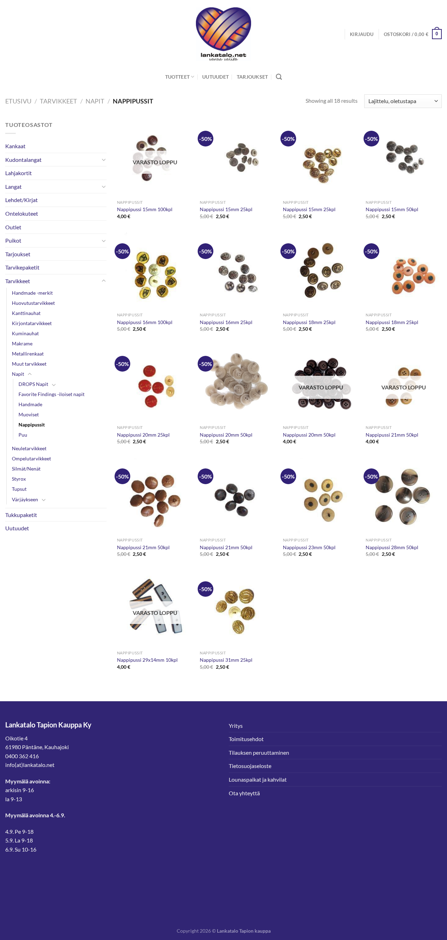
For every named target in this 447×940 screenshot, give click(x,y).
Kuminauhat (25, 333)
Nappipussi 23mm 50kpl (309, 547)
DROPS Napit (33, 384)
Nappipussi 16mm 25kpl (226, 322)
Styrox (19, 479)
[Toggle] (104, 159)
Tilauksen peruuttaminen (259, 752)
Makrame (22, 343)
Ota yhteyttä (244, 793)
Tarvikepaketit (22, 267)
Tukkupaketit (21, 514)
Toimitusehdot (246, 739)
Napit (95, 101)
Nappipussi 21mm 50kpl (392, 435)
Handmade (30, 404)
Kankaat (15, 146)
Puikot (13, 240)
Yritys (236, 725)
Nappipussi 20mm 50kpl (226, 435)
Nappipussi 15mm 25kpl (226, 209)
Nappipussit (32, 425)
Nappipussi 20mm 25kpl (143, 435)
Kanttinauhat (26, 313)
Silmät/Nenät (26, 469)
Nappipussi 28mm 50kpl (392, 547)
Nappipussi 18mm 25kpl (309, 322)
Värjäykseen (25, 499)
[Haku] (279, 77)
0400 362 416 (22, 756)
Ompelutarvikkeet (31, 458)
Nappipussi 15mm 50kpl (392, 209)
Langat (13, 186)
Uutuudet (215, 77)
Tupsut (19, 489)
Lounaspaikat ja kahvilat (258, 779)
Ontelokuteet (21, 213)
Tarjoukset (252, 77)
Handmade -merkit (32, 293)
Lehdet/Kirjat (21, 199)
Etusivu (18, 101)
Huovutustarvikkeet (33, 303)
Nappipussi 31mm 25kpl (226, 660)
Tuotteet (177, 77)
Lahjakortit (18, 173)
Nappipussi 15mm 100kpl (145, 209)
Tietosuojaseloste (250, 765)
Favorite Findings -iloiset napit (52, 394)
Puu (23, 435)
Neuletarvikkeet (29, 448)
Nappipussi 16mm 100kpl (145, 322)
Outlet (13, 227)
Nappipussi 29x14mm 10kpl (147, 660)
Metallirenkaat (28, 354)
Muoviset (29, 414)
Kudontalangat (23, 159)
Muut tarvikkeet (29, 364)
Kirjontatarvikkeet (32, 323)
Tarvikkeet (58, 101)
